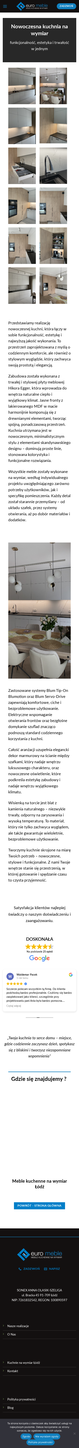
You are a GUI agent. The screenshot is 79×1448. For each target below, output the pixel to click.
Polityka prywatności (40, 1442)
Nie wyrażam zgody (46, 1436)
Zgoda (26, 1436)
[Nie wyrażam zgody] (74, 1434)
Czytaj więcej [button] (13, 1006)
